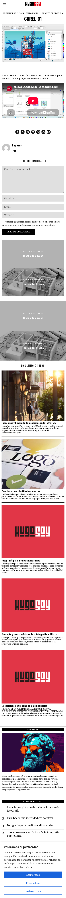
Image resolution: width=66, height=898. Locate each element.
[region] (33, 870)
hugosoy (17, 145)
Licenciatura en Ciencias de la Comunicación (24, 705)
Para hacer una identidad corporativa (21, 491)
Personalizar (33, 883)
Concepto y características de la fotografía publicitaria (31, 634)
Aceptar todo (33, 875)
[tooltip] (17, 132)
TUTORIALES (32, 13)
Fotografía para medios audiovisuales (21, 560)
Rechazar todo (33, 891)
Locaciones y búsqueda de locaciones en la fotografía (29, 423)
